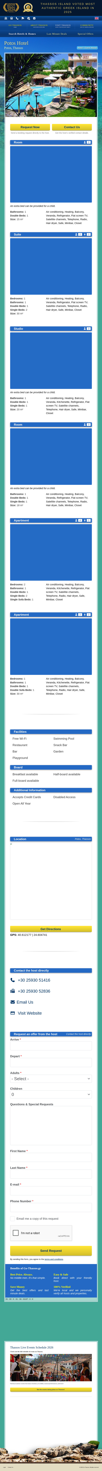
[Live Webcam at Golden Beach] (23, 18)
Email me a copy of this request (37, 1218)
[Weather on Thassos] (28, 18)
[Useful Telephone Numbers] (17, 18)
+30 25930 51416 (33, 980)
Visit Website (29, 1013)
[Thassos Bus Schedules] (11, 18)
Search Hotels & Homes (22, 34)
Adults (15, 1073)
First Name (19, 1151)
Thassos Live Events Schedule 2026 (31, 1347)
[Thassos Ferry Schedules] (5, 18)
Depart (16, 1056)
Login (4, 1467)
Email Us (25, 1002)
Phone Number (21, 1201)
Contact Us (10, 1467)
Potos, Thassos (13, 48)
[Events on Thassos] (51, 1367)
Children (16, 1088)
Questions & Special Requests (31, 1104)
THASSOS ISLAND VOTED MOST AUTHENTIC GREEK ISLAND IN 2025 (68, 8)
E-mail (15, 1184)
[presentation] (41, 1233)
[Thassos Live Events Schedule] (34, 18)
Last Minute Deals (57, 34)
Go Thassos (15, 26)
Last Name (18, 1167)
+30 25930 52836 (33, 991)
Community (87, 26)
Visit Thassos (63, 26)
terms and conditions (54, 1259)
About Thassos (39, 26)
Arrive (15, 1039)
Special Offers (85, 34)
